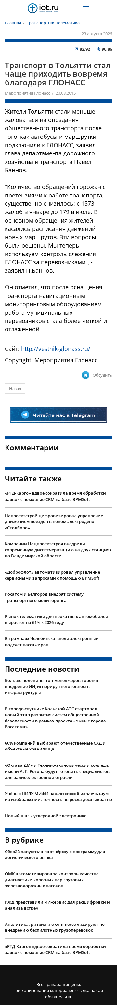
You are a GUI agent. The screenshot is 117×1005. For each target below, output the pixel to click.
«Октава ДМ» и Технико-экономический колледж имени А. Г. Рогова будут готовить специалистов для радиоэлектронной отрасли (57, 771)
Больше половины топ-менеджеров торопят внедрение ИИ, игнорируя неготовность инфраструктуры (52, 686)
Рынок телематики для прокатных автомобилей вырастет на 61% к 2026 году (56, 619)
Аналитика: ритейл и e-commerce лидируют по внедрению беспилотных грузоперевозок (55, 927)
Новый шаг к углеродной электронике (45, 816)
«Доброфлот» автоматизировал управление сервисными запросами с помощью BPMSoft (52, 575)
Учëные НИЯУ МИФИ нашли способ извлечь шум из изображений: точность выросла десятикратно (58, 797)
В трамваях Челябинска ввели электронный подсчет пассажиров (52, 641)
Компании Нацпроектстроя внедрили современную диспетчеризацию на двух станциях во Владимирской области (58, 550)
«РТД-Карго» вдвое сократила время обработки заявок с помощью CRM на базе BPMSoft (55, 496)
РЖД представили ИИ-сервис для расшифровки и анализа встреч (57, 905)
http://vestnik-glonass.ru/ (55, 349)
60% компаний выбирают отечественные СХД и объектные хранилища (55, 746)
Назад (15, 388)
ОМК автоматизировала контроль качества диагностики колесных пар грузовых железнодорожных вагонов (52, 880)
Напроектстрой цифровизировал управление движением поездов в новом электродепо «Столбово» (54, 522)
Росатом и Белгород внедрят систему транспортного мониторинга (44, 597)
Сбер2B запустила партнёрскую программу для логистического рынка (55, 855)
